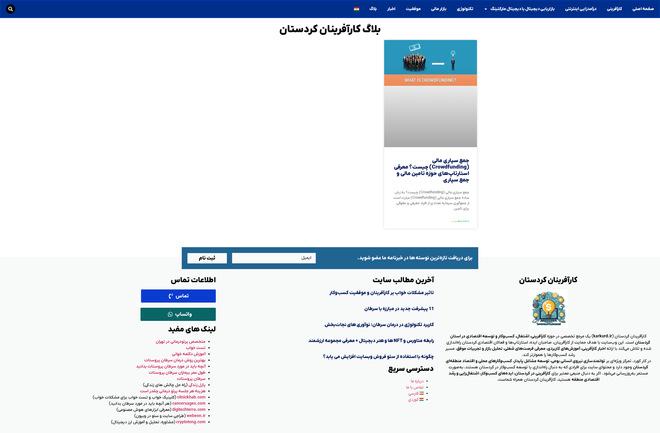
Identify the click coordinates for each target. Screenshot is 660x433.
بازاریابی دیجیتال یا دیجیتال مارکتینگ (522, 9)
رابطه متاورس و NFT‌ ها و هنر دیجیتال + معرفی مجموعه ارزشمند (371, 341)
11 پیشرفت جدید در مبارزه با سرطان (399, 309)
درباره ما (417, 381)
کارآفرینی (614, 9)
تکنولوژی (465, 9)
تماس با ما (415, 387)
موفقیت (413, 9)
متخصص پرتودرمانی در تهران (180, 341)
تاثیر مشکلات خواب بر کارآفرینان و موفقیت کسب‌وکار (381, 293)
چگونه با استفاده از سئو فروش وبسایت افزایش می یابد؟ (378, 357)
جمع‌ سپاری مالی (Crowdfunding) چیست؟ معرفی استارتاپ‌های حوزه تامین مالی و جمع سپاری (431, 170)
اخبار (391, 9)
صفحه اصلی (643, 9)
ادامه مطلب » (460, 221)
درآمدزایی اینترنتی (581, 9)
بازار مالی (439, 9)
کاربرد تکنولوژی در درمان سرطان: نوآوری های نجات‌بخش (379, 325)
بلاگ (373, 9)
